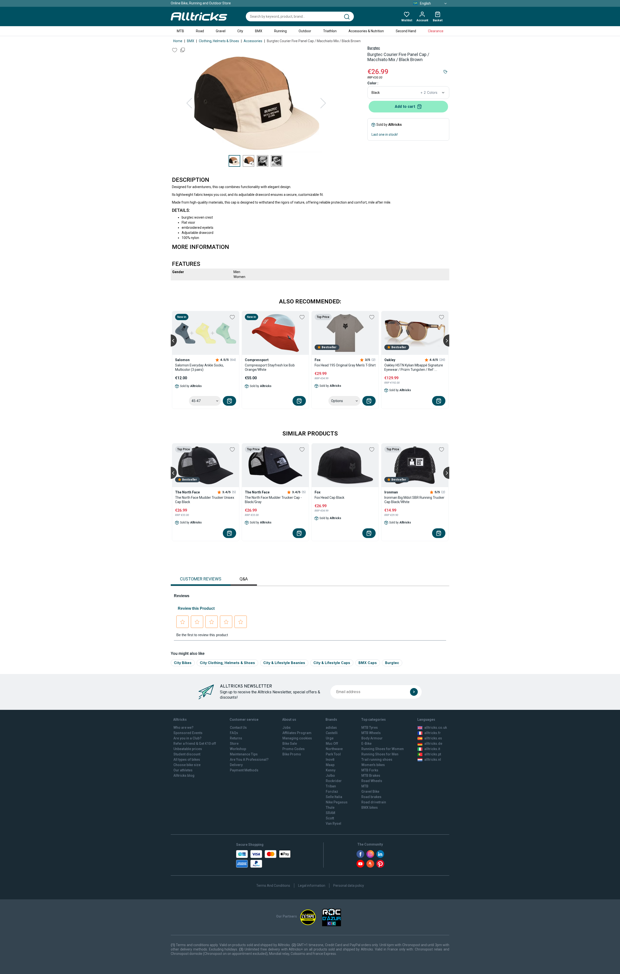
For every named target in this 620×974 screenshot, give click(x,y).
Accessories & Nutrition (366, 31)
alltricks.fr (432, 733)
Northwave (334, 749)
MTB (180, 31)
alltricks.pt (432, 754)
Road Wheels (371, 781)
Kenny (330, 770)
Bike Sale (289, 743)
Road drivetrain (373, 802)
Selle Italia (334, 797)
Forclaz (332, 791)
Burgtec (373, 48)
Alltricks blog (183, 775)
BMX (258, 31)
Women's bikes (373, 765)
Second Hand (406, 31)
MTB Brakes (370, 775)
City (240, 31)
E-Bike (366, 743)
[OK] (414, 692)
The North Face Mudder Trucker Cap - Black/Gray (273, 500)
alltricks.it (432, 749)
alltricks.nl (432, 759)
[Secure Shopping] (263, 859)
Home (177, 41)
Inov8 (330, 759)
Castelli (332, 733)
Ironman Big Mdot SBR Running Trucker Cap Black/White (414, 500)
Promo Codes (293, 749)
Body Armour (372, 738)
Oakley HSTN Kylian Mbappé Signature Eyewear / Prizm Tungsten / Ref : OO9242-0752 (413, 367)
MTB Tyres (369, 727)
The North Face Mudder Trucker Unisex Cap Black (204, 500)
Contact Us (238, 727)
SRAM (330, 813)
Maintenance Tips (244, 754)
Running (280, 31)
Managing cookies (297, 738)
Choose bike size (187, 765)
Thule (330, 807)
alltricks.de (433, 743)
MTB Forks (369, 770)
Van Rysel (333, 823)
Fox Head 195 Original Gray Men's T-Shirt (345, 365)
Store (234, 743)
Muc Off (332, 743)
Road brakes (371, 797)
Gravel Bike (370, 791)
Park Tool (333, 754)
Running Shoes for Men (379, 754)
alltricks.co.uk (435, 727)
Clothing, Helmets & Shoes (219, 41)
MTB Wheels (371, 733)
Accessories (253, 41)
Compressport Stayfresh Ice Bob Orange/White (270, 367)
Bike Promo (291, 754)
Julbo (330, 775)
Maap (330, 765)
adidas (331, 727)
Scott (330, 818)
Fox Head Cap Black (329, 497)
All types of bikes (186, 759)
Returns (236, 738)
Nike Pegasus (337, 802)
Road (200, 31)
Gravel (220, 31)
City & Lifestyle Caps (331, 663)
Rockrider (334, 781)
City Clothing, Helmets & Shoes (227, 663)
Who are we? (183, 727)
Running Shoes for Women (382, 749)
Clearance (435, 31)
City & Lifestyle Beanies (284, 663)
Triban (331, 786)
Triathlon (330, 31)
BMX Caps (367, 663)
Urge (329, 738)
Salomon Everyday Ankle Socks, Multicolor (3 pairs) (199, 367)
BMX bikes (369, 807)
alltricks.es (433, 738)
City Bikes (183, 663)
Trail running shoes (376, 759)
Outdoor (305, 31)
